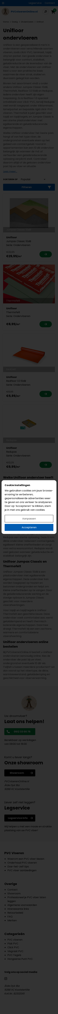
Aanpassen (29, 518)
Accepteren (29, 527)
